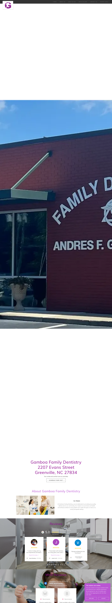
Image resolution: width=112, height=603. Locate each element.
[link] (8, 1)
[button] (104, 2)
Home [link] (55, 1)
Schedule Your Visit (56, 480)
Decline (91, 598)
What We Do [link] (72, 1)
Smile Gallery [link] (83, 1)
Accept (104, 598)
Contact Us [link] (93, 1)
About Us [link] (62, 1)
